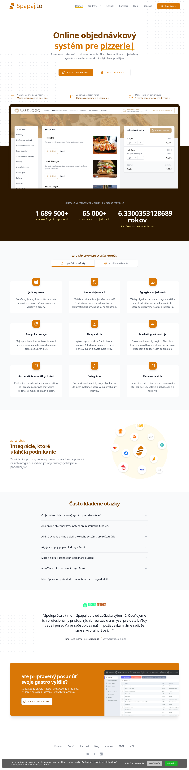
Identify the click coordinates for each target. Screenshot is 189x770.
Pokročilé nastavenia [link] (134, 763)
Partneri (123, 5)
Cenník (110, 5)
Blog (135, 5)
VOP (132, 746)
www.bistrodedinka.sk (114, 638)
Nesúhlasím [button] (154, 763)
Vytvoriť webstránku (77, 72)
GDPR (121, 746)
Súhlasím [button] (171, 763)
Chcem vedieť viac (115, 72)
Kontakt (147, 5)
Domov (79, 5)
